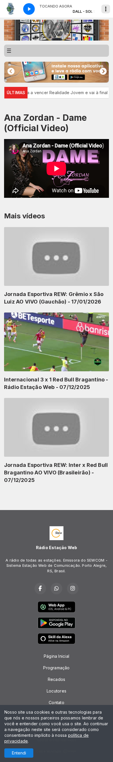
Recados (56, 679)
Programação (56, 667)
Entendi (19, 752)
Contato (56, 702)
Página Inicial (56, 656)
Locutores (56, 690)
